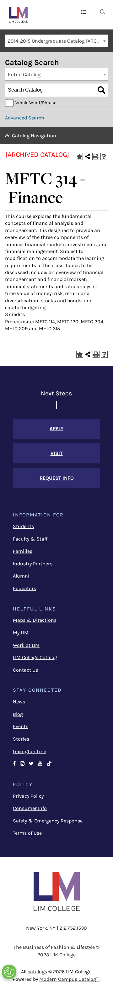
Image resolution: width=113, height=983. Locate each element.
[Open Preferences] (9, 972)
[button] (83, 11)
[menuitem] (102, 11)
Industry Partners (32, 564)
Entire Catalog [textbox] (24, 74)
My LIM (21, 633)
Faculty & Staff (30, 539)
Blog (18, 714)
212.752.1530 (73, 928)
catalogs (37, 972)
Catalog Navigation (34, 136)
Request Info (57, 478)
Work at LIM (26, 645)
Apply (56, 428)
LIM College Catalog (35, 657)
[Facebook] (14, 764)
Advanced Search (24, 118)
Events (20, 726)
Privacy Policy (28, 796)
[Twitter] (31, 764)
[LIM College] (18, 15)
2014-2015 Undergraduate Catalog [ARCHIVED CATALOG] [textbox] (58, 41)
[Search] (101, 90)
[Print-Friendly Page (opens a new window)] (95, 156)
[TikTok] (52, 764)
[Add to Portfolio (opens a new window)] (79, 156)
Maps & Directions (34, 620)
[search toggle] (102, 11)
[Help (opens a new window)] (103, 156)
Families (22, 551)
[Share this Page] (87, 156)
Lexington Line (29, 751)
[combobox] (56, 40)
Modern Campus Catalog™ (69, 979)
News (19, 702)
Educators (24, 588)
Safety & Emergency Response (48, 821)
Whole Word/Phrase (35, 102)
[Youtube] (40, 764)
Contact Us (25, 670)
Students (23, 526)
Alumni (21, 576)
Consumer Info (30, 808)
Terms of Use (27, 833)
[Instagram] (22, 764)
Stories (21, 739)
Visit (57, 453)
